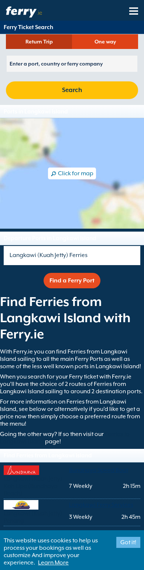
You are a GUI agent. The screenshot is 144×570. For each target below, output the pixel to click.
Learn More (53, 562)
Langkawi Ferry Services (101, 505)
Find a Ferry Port (72, 280)
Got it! (128, 542)
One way (105, 42)
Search (72, 90)
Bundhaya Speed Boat (98, 470)
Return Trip (39, 42)
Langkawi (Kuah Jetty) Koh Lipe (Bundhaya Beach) (33, 486)
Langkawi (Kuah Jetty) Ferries (49, 255)
